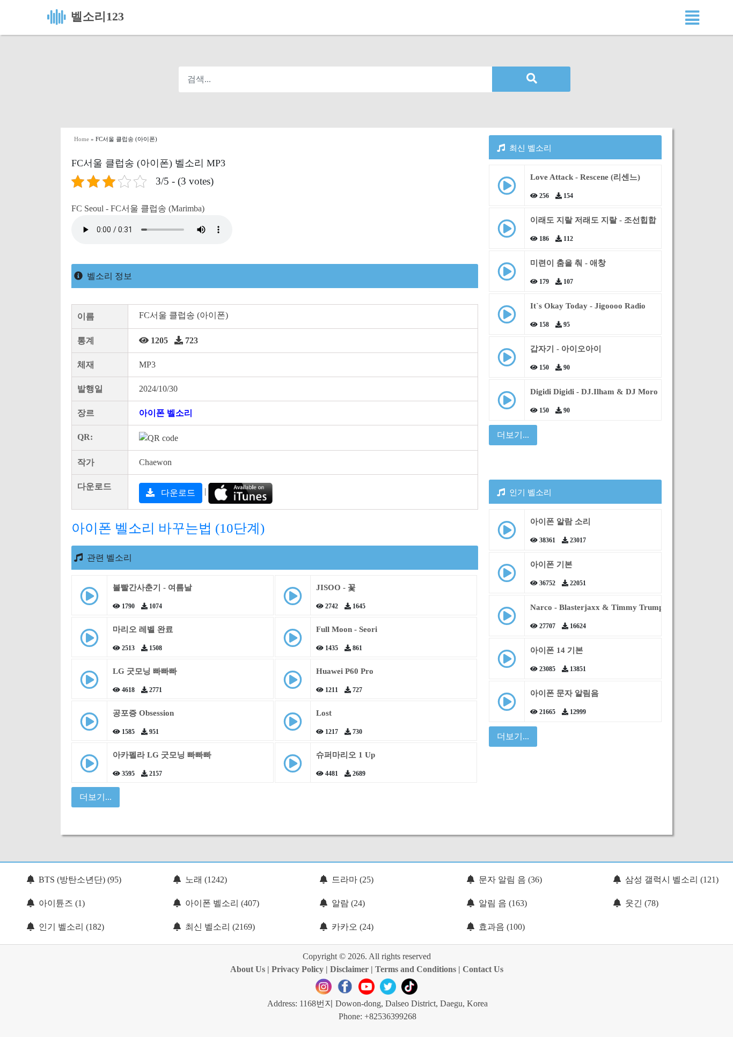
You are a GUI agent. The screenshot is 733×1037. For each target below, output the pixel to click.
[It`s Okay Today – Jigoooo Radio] (506, 318)
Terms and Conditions (415, 969)
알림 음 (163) (503, 903)
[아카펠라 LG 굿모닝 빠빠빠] (89, 767)
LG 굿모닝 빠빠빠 (145, 671)
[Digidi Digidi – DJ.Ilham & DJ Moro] (506, 404)
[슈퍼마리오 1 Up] (292, 767)
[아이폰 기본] (506, 577)
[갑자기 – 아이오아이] (506, 361)
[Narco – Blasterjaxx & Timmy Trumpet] (506, 619)
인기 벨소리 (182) (71, 926)
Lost (324, 713)
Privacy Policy (298, 969)
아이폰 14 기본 (556, 650)
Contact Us (483, 969)
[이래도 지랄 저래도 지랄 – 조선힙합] (506, 232)
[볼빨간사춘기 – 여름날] (89, 600)
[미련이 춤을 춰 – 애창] (506, 275)
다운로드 (177, 492)
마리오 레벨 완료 (143, 629)
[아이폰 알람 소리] (506, 534)
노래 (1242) (206, 879)
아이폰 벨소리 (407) (222, 903)
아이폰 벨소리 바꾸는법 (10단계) (168, 528)
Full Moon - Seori (346, 629)
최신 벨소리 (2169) (220, 926)
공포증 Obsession (143, 713)
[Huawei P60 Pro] (292, 683)
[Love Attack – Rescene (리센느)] (506, 189)
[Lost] (292, 725)
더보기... (513, 434)
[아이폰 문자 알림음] (506, 705)
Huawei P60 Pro (344, 671)
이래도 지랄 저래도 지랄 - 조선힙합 (593, 220)
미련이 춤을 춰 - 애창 (568, 263)
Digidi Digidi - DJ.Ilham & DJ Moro (594, 391)
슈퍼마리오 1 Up (345, 755)
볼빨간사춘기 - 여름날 (152, 587)
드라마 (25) (352, 879)
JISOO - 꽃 (336, 587)
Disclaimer (349, 969)
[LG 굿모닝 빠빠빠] (89, 683)
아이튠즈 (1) (62, 903)
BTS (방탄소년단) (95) (80, 879)
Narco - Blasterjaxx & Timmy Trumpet (600, 607)
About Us (247, 969)
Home (81, 139)
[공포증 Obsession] (89, 725)
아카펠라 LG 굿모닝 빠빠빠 (162, 755)
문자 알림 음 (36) (510, 879)
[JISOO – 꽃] (292, 600)
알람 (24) (348, 903)
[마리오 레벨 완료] (89, 641)
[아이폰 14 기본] (506, 662)
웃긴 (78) (641, 903)
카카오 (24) (352, 926)
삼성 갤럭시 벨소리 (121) (672, 879)
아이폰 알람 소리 (560, 521)
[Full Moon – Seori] (292, 641)
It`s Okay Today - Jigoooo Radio (588, 305)
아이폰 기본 (551, 564)
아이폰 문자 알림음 (564, 693)
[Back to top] (718, 1023)
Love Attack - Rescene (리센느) (585, 177)
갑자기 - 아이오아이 (566, 348)
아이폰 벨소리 (166, 412)
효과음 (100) (502, 926)
